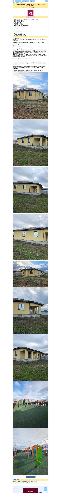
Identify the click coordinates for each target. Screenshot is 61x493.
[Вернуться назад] (45, 488)
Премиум (27, 0)
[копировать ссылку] (18, 479)
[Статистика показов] (17, 479)
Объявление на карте (30, 476)
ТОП (23, 0)
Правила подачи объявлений (25, 486)
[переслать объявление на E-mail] (15, 479)
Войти (46, 0)
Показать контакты (30, 17)
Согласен (30, 491)
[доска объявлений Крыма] (13, 1)
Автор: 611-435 (16, 482)
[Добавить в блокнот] (14, 479)
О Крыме (32, 1)
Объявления (18, 1)
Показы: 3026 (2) (34, 481)
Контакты (15, 486)
